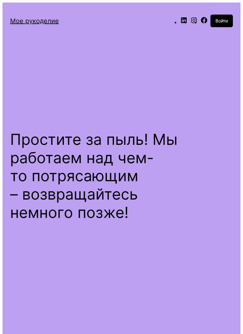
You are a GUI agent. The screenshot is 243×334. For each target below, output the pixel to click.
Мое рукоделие (34, 21)
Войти (221, 20)
